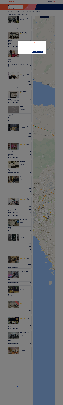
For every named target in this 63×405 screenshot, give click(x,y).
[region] (32, 47)
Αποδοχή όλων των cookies (37, 51)
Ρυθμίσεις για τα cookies (26, 51)
